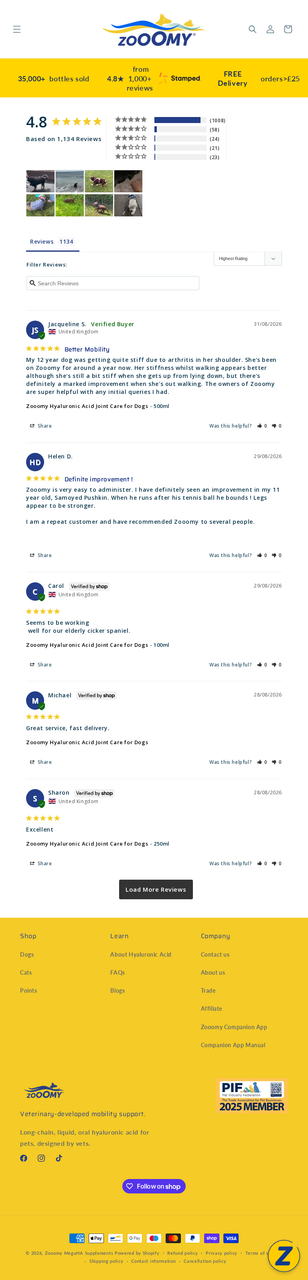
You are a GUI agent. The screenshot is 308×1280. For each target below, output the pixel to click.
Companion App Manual (233, 1045)
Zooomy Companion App (234, 1027)
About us (213, 972)
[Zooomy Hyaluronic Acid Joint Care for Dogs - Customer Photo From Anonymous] (70, 181)
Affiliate (211, 1008)
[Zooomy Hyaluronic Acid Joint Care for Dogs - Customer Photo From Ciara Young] (128, 181)
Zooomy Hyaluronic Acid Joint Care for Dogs (87, 406)
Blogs (117, 990)
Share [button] (44, 425)
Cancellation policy (205, 1261)
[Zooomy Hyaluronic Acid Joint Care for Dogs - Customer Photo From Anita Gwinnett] (40, 205)
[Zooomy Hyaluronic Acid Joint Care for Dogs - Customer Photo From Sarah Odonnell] (99, 181)
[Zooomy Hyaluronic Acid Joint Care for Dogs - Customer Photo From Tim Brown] (40, 181)
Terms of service (263, 1253)
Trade (208, 990)
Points (28, 990)
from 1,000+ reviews (130, 78)
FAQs (117, 972)
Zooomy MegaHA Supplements (79, 1253)
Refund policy (182, 1253)
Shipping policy (106, 1261)
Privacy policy (221, 1253)
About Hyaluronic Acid (141, 954)
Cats (26, 972)
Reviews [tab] (41, 241)
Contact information (153, 1261)
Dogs (27, 954)
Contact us (215, 954)
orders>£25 (259, 78)
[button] (17, 29)
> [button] (156, 889)
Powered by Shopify (137, 1253)
